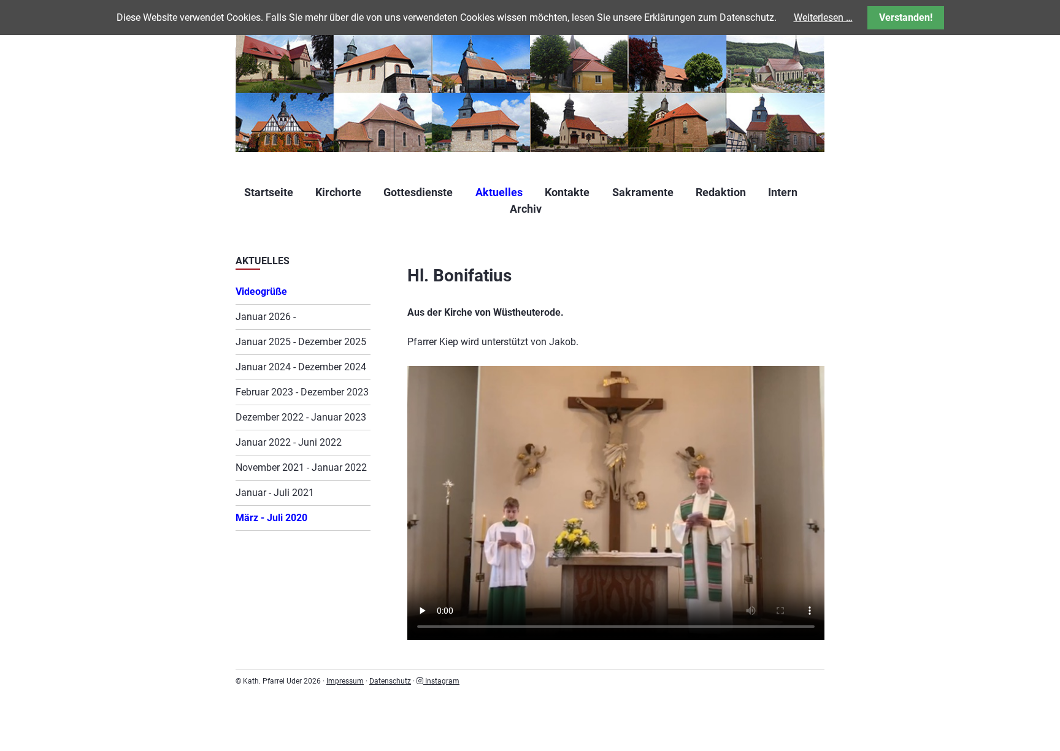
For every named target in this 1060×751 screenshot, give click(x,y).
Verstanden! (905, 17)
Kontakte (567, 192)
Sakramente (643, 192)
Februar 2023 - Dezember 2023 (302, 392)
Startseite (268, 192)
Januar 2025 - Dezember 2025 (301, 342)
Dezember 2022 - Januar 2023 (301, 417)
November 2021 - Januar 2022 (301, 467)
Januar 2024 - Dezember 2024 (301, 367)
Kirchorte (338, 192)
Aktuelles (499, 192)
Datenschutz (390, 681)
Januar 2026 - (266, 316)
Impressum (345, 681)
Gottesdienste (418, 192)
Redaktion (721, 192)
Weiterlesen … (823, 17)
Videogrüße (261, 291)
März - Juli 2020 (271, 518)
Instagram (441, 681)
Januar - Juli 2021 (275, 492)
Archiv (526, 208)
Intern (782, 192)
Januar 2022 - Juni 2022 (289, 442)
